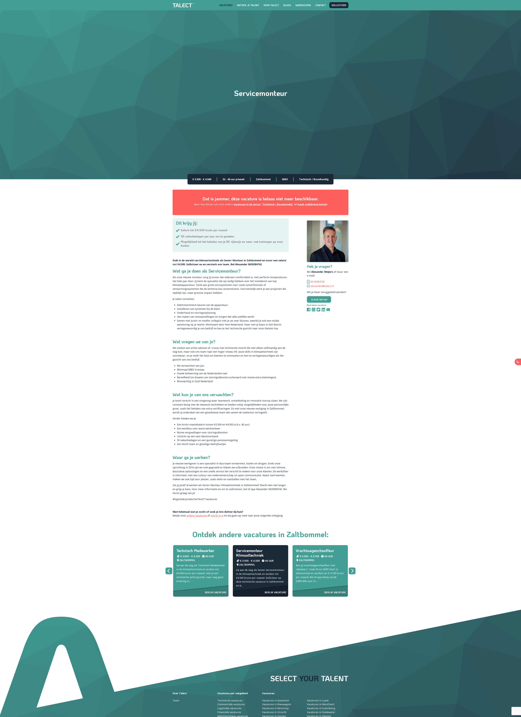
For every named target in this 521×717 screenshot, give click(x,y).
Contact (320, 5)
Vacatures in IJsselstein (275, 700)
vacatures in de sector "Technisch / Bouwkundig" (263, 204)
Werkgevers (303, 5)
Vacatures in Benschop (275, 708)
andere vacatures (197, 515)
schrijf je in (217, 515)
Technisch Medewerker (195, 550)
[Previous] (169, 570)
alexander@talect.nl (322, 286)
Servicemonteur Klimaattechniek (249, 553)
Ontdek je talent (248, 5)
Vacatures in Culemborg (321, 708)
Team (176, 700)
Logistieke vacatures (229, 708)
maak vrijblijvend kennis (312, 204)
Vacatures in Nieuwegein (276, 704)
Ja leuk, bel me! (319, 299)
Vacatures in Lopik (318, 700)
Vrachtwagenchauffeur (315, 550)
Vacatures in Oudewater (321, 712)
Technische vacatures (230, 700)
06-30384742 (317, 281)
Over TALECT (271, 5)
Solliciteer (339, 5)
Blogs (287, 5)
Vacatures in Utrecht (274, 712)
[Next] (352, 570)
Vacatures (226, 5)
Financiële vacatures (229, 712)
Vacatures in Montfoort (320, 704)
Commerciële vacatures (231, 704)
